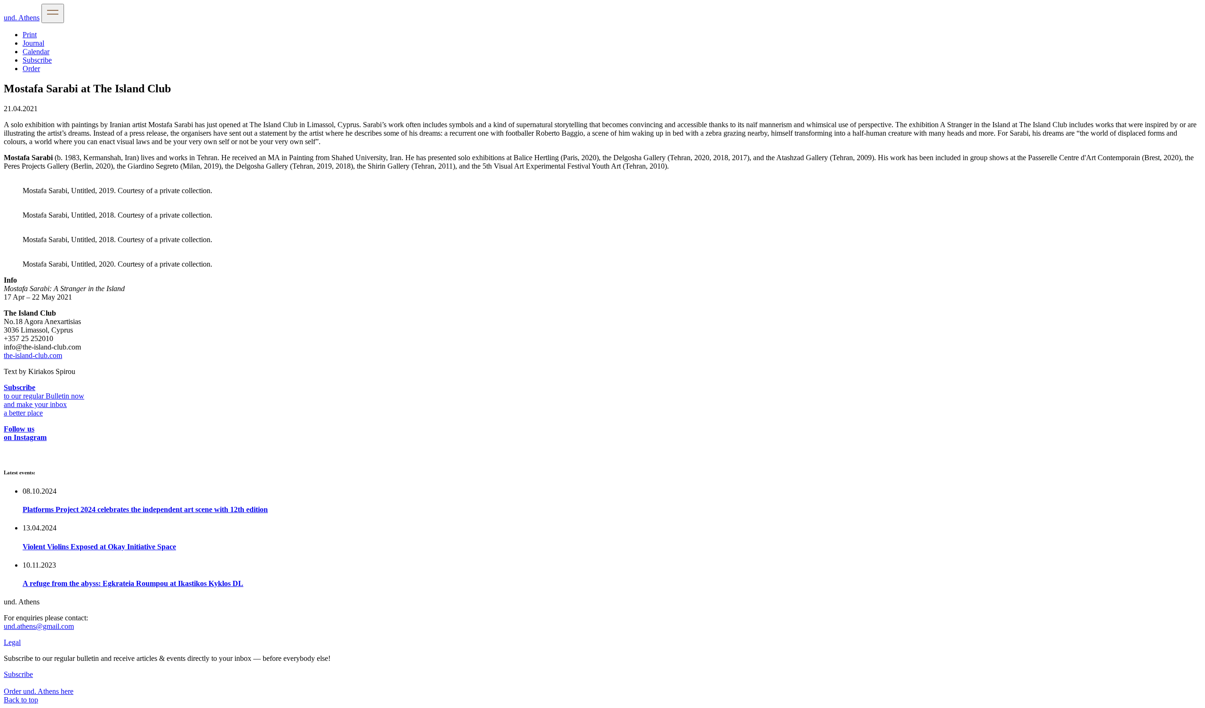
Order (31, 69)
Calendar (36, 52)
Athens (22, 18)
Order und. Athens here (38, 691)
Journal (33, 43)
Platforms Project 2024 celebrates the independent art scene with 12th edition (145, 509)
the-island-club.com (33, 355)
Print (30, 35)
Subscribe (37, 60)
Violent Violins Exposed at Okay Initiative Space (99, 547)
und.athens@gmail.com (39, 626)
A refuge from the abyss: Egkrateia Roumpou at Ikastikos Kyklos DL (133, 583)
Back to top (21, 700)
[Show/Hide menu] (52, 13)
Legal (12, 642)
